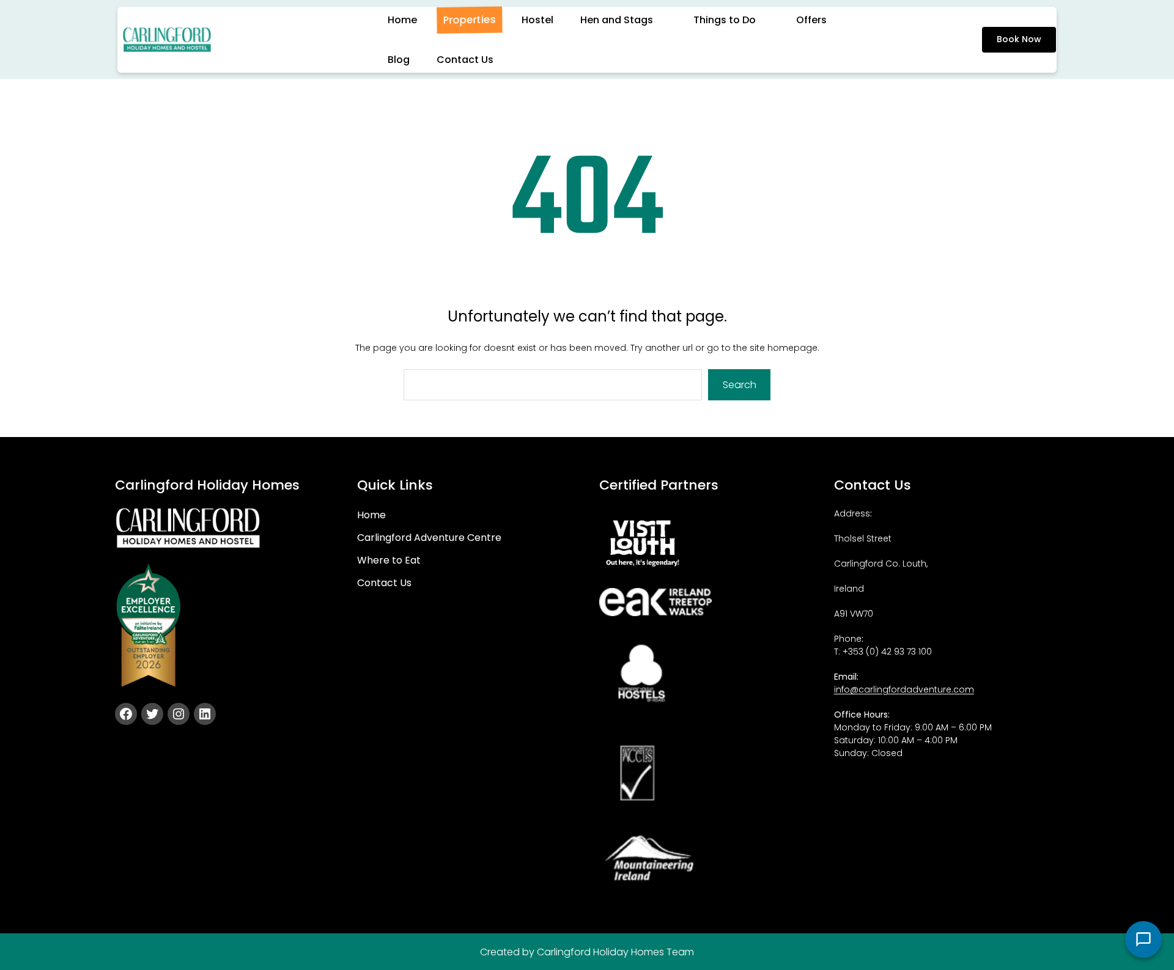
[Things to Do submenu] (769, 20)
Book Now (1019, 39)
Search (739, 385)
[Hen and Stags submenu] (667, 20)
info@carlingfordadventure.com (904, 689)
